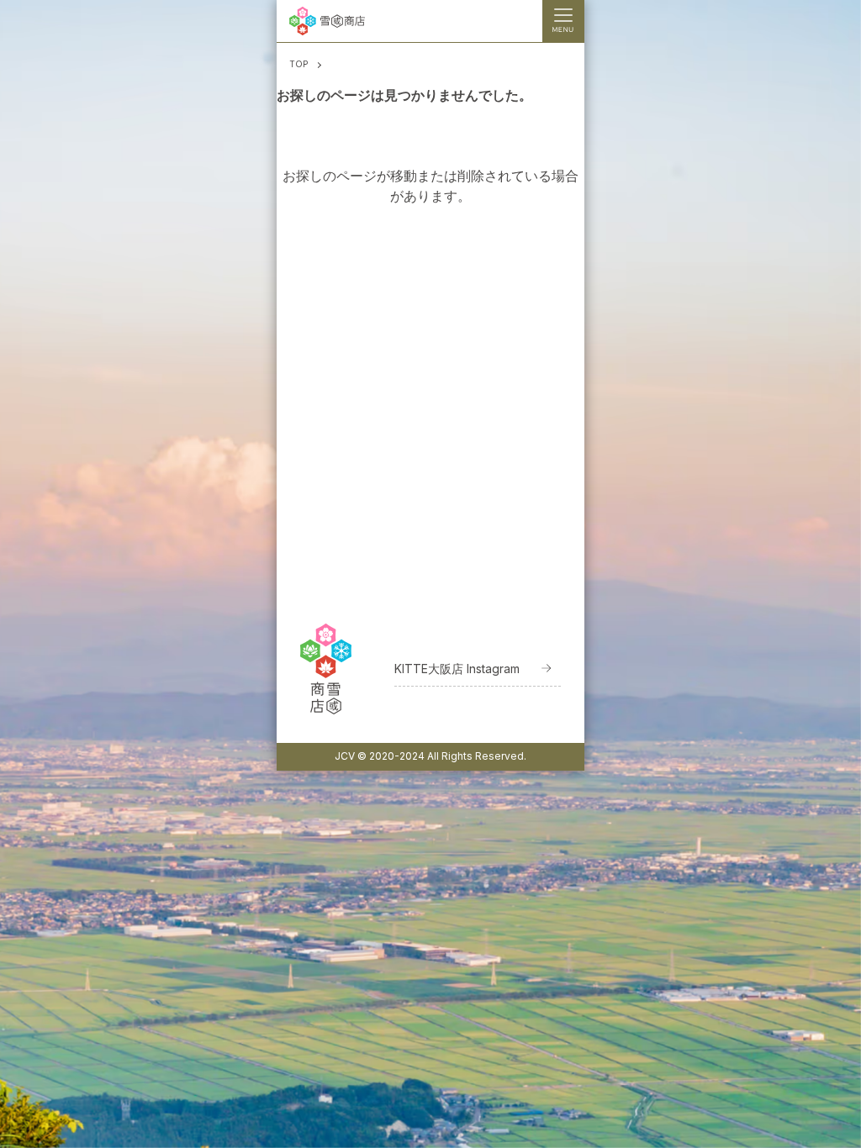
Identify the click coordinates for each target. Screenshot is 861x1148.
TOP (298, 64)
